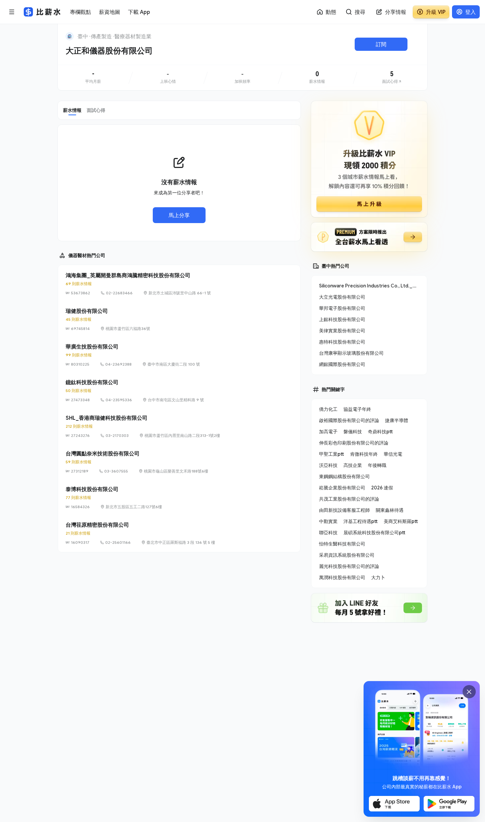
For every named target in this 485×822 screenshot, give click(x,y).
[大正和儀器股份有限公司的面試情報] (392, 77)
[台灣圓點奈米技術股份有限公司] (179, 461)
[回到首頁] (70, 36)
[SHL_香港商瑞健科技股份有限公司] (179, 426)
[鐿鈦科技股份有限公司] (179, 390)
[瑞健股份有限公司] (179, 319)
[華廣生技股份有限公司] (179, 355)
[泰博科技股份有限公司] (179, 497)
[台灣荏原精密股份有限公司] (179, 533)
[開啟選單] (11, 11)
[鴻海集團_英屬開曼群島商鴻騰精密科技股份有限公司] (179, 283)
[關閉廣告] (469, 691)
